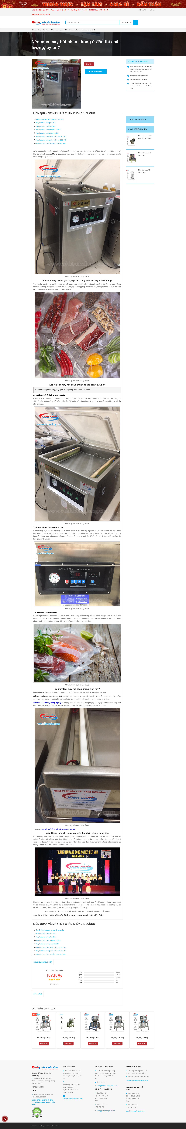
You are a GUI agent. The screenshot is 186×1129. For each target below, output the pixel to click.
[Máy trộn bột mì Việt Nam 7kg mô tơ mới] (131, 140)
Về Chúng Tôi (142, 10)
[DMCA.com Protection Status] (37, 1112)
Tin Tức (45, 30)
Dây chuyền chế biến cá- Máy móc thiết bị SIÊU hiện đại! (58, 829)
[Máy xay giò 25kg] (93, 1022)
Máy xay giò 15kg (68, 1038)
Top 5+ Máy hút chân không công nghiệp (50, 119)
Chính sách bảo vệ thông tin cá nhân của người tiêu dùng (43, 1102)
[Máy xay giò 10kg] (117, 1022)
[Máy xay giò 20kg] (44, 1022)
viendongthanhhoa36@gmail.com (106, 1086)
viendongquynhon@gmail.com (105, 1111)
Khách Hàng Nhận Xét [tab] (42, 962)
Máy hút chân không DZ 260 (45, 123)
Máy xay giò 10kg (117, 1038)
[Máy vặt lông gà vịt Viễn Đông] (131, 158)
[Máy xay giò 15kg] (68, 1022)
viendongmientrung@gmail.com (137, 1080)
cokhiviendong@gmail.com (135, 1111)
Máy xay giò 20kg (43, 1038)
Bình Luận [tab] (37, 994)
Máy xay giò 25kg (92, 1038)
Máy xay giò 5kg (142, 1038)
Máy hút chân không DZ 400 (45, 126)
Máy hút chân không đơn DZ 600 (47, 133)
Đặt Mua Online (96, 71)
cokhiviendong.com (58, 154)
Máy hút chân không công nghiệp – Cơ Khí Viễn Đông (77, 915)
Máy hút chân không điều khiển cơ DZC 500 (51, 136)
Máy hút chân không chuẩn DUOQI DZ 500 (50, 143)
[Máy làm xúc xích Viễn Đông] (131, 175)
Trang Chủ (37, 30)
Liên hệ (152, 10)
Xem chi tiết (44, 1043)
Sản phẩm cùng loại (44, 1009)
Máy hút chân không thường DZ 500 (48, 129)
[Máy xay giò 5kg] (142, 1022)
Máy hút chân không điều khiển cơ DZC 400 (51, 140)
